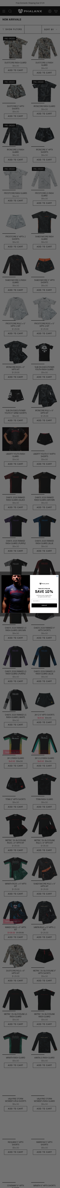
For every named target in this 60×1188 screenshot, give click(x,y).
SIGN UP (44, 605)
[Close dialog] (57, 576)
